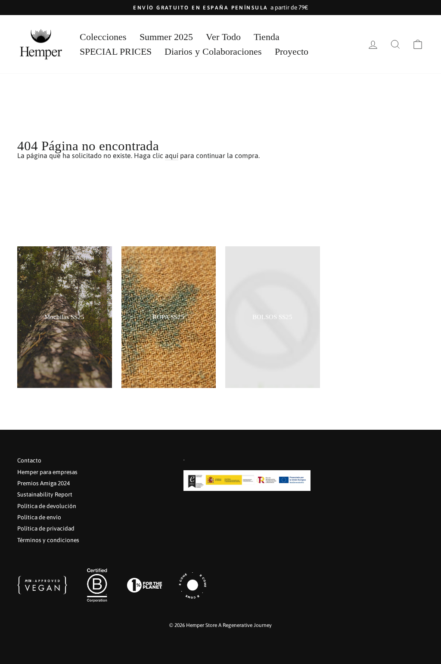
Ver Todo (223, 36)
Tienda (267, 36)
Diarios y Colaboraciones (213, 51)
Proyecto (291, 51)
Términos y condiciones (48, 540)
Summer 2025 (166, 36)
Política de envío (39, 517)
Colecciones (103, 36)
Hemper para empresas (47, 472)
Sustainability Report (44, 494)
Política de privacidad (46, 528)
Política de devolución (46, 506)
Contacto (29, 460)
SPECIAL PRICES (116, 51)
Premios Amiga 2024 (43, 483)
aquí (171, 155)
